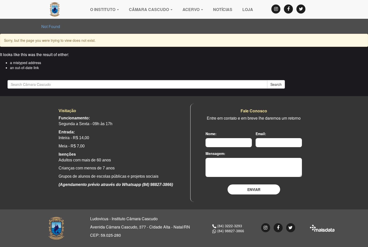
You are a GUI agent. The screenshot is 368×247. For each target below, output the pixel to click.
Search (276, 84)
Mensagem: (215, 153)
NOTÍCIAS (222, 9)
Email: (261, 133)
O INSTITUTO (103, 9)
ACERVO (191, 9)
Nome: (211, 133)
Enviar (253, 189)
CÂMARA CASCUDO (149, 9)
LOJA (247, 9)
